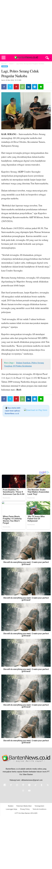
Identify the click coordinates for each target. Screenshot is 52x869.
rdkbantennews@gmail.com (32, 780)
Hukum (11, 64)
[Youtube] (29, 791)
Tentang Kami (39, 806)
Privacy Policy (25, 809)
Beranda (4, 64)
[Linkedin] (28, 86)
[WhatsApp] (22, 86)
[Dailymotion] (5, 785)
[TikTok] (35, 785)
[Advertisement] (26, 27)
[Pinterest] (16, 86)
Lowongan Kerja (11, 809)
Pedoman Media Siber (24, 806)
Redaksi (10, 806)
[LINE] (40, 86)
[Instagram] (17, 785)
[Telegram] (34, 86)
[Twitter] (10, 86)
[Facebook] (4, 86)
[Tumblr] (42, 785)
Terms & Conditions (39, 809)
